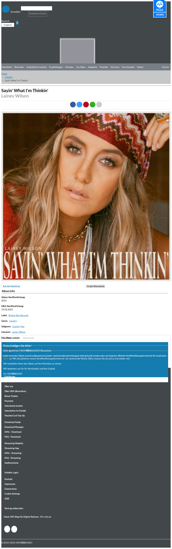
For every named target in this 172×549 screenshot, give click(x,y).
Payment (9, 401)
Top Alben (80, 67)
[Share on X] (79, 104)
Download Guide (13, 422)
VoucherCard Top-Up (15, 415)
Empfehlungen (56, 67)
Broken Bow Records (18, 315)
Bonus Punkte (11, 396)
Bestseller (19, 67)
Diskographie (8, 348)
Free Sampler (128, 67)
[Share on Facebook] (73, 104)
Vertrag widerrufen (14, 508)
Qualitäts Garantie (14, 381)
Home (4, 73)
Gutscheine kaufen (14, 405)
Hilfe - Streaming (13, 453)
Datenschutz (11, 488)
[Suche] (23, 12)
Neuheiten (7, 67)
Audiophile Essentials (36, 67)
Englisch (8, 25)
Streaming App (12, 448)
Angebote (92, 67)
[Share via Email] (99, 104)
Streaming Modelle (14, 443)
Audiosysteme (11, 462)
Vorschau (115, 67)
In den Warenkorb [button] (95, 286)
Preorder (104, 67)
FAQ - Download (12, 436)
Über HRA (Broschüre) (15, 391)
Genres (165, 67)
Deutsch (5, 21)
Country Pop (18, 326)
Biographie (7, 353)
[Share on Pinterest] (86, 104)
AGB (7, 498)
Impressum (10, 484)
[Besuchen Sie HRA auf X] (14, 529)
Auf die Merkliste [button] (11, 286)
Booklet (6, 358)
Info (4, 343)
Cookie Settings (12, 493)
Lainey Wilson (15, 96)
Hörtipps (69, 67)
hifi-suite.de (45, 516)
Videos (140, 67)
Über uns (9, 386)
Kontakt (8, 479)
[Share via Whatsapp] (92, 104)
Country (9, 77)
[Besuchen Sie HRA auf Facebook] (7, 529)
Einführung (10, 376)
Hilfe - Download (13, 431)
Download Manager (14, 427)
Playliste (6, 337)
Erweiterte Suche (37, 13)
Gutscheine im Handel (15, 410)
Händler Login (11, 472)
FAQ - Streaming (13, 458)
